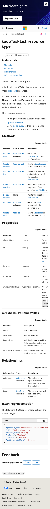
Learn (5, 34)
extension (20, 378)
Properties (8, 68)
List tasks (7, 202)
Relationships (10, 72)
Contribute (6, 498)
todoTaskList (18, 153)
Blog (37, 494)
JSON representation (13, 75)
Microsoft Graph (17, 34)
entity (44, 261)
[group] (25, 271)
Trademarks (7, 505)
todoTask (12, 90)
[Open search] (38, 28)
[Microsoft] (25, 28)
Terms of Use (34, 501)
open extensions (15, 122)
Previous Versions (24, 494)
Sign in (45, 28)
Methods (8, 65)
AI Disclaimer (7, 494)
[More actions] (45, 34)
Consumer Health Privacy (13, 501)
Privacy (17, 498)
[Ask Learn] (41, 34)
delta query (18, 125)
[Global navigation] (2, 28)
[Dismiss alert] (46, 4)
